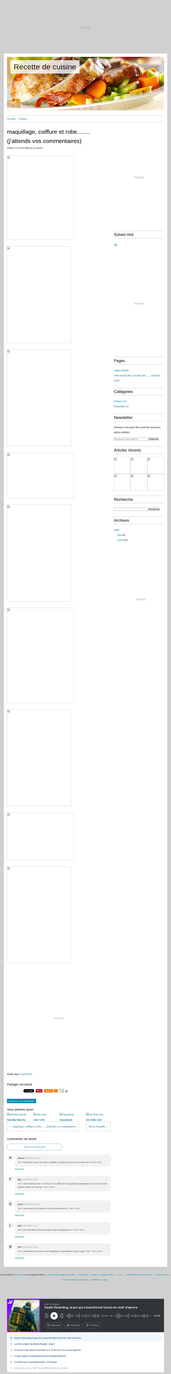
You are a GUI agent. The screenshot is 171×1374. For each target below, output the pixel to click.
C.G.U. (121, 1274)
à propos (94, 1325)
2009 (116, 530)
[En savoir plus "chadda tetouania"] (155, 482)
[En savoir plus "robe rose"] (139, 482)
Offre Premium (162, 1274)
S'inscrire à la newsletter (21, 1101)
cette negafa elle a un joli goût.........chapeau (137, 375)
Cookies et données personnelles (75, 1279)
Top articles (83, 1274)
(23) (120, 401)
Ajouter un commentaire (34, 1147)
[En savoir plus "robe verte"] (139, 465)
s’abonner (56, 1325)
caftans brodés (121, 370)
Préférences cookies (100, 1279)
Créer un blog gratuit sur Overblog (61, 1274)
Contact (23, 118)
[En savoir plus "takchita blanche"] (122, 465)
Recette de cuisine (45, 67)
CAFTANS (26, 1074)
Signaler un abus (108, 1274)
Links (117, 380)
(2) (121, 406)
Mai (119, 535)
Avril (120, 540)
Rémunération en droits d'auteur (139, 1274)
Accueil (11, 118)
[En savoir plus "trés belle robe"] (122, 482)
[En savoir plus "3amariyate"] (155, 465)
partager (75, 1325)
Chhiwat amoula (19, 1274)
